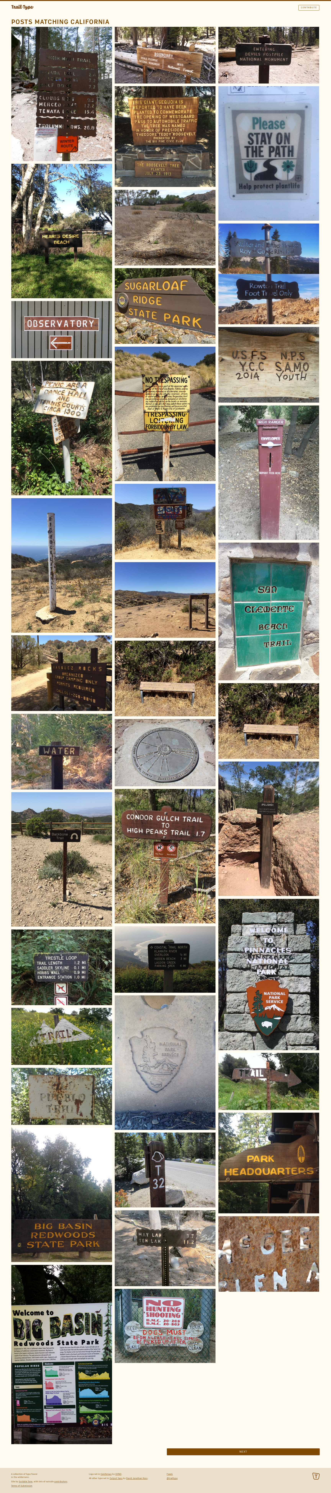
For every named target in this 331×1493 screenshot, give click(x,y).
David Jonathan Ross (136, 1478)
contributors (60, 1481)
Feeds (170, 1474)
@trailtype (172, 1478)
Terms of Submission (21, 1485)
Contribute (309, 7)
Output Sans (116, 1478)
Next (243, 1451)
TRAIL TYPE (22, 7)
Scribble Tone (25, 1481)
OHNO (118, 1474)
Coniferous (106, 1474)
